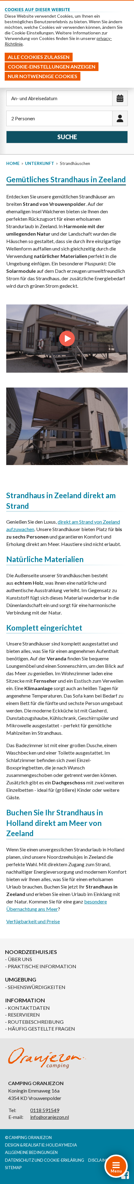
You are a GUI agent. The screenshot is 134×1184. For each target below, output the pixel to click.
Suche (67, 136)
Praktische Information (42, 966)
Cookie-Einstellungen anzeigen (51, 66)
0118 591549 (44, 1110)
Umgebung (20, 979)
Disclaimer (99, 1160)
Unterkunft (39, 163)
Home (13, 163)
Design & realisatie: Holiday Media (41, 1144)
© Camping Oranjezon (28, 1137)
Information (25, 1000)
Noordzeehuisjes (31, 952)
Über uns (20, 959)
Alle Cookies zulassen (38, 57)
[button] (11, 426)
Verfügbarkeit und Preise (33, 921)
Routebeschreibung (36, 1022)
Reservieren (24, 1015)
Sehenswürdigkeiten (36, 987)
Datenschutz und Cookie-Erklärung (44, 1160)
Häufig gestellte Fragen (41, 1028)
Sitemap (13, 1167)
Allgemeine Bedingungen (31, 1152)
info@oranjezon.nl (49, 1117)
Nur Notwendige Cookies (42, 76)
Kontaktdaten (29, 1008)
